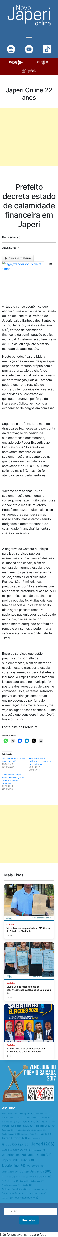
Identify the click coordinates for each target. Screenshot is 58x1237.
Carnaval (8, 1117)
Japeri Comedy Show (16, 1149)
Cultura (8, 1126)
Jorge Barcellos (35, 1171)
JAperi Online (35, 1166)
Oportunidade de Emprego (32, 1181)
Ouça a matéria (20, 258)
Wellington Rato (26, 1197)
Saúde (27, 1185)
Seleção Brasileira (14, 1189)
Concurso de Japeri (11, 1122)
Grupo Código (16, 1144)
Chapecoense (33, 1118)
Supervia (9, 1193)
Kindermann (8, 1177)
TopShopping (38, 1193)
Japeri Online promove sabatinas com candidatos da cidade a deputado (25, 1050)
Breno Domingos (42, 1114)
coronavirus (31, 1121)
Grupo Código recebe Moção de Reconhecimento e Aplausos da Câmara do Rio (28, 989)
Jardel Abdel (10, 1171)
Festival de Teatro (29, 1134)
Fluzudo (46, 1134)
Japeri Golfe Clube (18, 1160)
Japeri (42, 1143)
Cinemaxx (47, 1118)
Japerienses (14, 1155)
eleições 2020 (45, 1126)
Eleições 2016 (24, 1125)
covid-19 (48, 1121)
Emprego (8, 1130)
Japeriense (39, 1150)
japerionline (13, 1165)
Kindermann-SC (24, 1177)
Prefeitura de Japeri (11, 1185)
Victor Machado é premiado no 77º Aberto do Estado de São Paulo (28, 930)
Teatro (23, 1193)
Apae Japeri (25, 1113)
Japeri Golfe (39, 1155)
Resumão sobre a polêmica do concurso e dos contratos (40, 761)
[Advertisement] (29, 137)
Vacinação (7, 1198)
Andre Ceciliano (9, 1114)
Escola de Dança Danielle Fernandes (31, 1130)
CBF (20, 1118)
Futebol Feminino (14, 1138)
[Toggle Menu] (29, 37)
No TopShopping (10, 1181)
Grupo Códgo (35, 1138)
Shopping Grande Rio (38, 1189)
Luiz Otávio (42, 1176)
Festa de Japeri (11, 1134)
